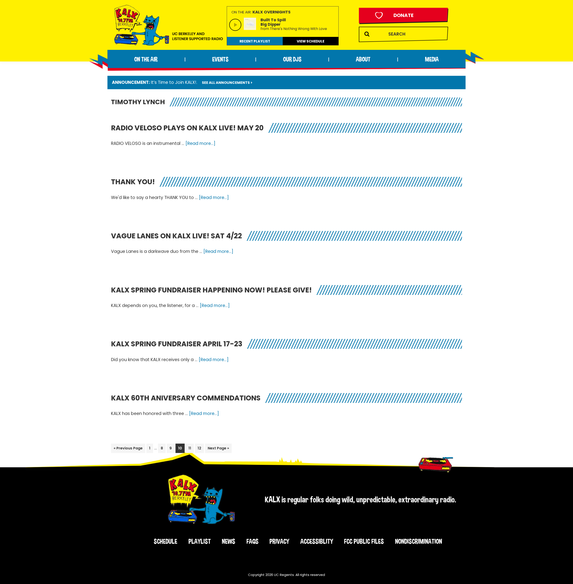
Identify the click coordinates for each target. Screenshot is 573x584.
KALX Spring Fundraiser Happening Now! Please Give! (211, 290)
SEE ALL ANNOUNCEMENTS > (227, 82)
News (228, 541)
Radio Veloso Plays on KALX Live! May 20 (187, 128)
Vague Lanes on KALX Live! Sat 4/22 (176, 236)
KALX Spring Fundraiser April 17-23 (176, 344)
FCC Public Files (364, 541)
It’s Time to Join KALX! (173, 82)
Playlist (199, 541)
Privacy (279, 541)
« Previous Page (128, 449)
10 (181, 448)
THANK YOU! (133, 182)
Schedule (165, 541)
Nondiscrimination (418, 541)
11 (191, 448)
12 (200, 448)
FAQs (252, 541)
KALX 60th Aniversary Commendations (186, 398)
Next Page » (218, 449)
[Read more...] (200, 143)
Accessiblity (316, 541)
